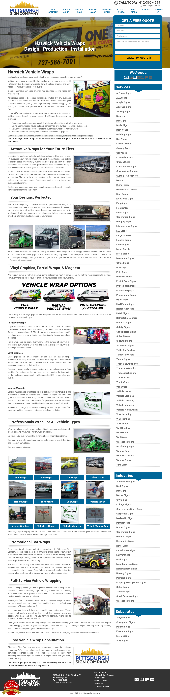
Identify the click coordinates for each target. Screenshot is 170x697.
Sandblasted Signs (126, 331)
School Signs (123, 336)
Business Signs (107, 11)
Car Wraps (121, 153)
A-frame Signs (123, 93)
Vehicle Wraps (121, 11)
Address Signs (123, 107)
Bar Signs (121, 120)
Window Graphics (125, 455)
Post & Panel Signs (126, 281)
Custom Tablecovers (127, 175)
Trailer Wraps (123, 377)
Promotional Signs (126, 295)
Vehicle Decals (123, 391)
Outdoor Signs (79, 11)
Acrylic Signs (123, 102)
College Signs (123, 504)
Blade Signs (122, 125)
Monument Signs (125, 258)
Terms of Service (101, 681)
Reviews (146, 10)
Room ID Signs (123, 322)
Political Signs (123, 578)
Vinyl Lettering (124, 414)
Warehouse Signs (125, 442)
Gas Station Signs (125, 217)
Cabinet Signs (123, 143)
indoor (30, 534)
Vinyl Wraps (122, 423)
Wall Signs (121, 437)
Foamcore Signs (124, 631)
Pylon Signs (122, 299)
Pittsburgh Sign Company (104, 675)
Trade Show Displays (127, 363)
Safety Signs (123, 327)
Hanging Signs (123, 221)
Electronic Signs (124, 198)
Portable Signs (124, 276)
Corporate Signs (124, 513)
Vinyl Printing (123, 419)
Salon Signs (122, 587)
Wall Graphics (123, 428)
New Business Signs (126, 568)
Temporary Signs (125, 354)
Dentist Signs (123, 522)
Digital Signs (122, 185)
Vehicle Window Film (127, 409)
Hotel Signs (122, 545)
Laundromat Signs (125, 550)
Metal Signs (122, 253)
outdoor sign (41, 534)
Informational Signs (126, 226)
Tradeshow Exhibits (126, 373)
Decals (119, 180)
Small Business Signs (127, 596)
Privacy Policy (99, 678)
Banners (120, 116)
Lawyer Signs (123, 555)
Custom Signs (93, 11)
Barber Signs (123, 495)
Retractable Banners (126, 318)
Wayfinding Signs (125, 446)
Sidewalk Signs (124, 341)
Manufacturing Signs (127, 564)
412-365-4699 (48, 138)
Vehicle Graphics (125, 396)
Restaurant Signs (125, 308)
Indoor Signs (66, 11)
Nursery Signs (123, 573)
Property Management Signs (131, 582)
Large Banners (123, 235)
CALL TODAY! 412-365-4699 (139, 2)
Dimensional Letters (126, 189)
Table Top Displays (125, 350)
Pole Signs (121, 272)
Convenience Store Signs (129, 509)
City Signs (121, 500)
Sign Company (53, 11)
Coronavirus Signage (127, 171)
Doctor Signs (123, 527)
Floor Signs (122, 212)
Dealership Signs (125, 518)
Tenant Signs (123, 359)
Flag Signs (121, 203)
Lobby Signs (122, 244)
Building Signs (123, 134)
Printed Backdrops (126, 286)
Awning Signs (123, 111)
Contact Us (158, 11)
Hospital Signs (123, 536)
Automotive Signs (125, 481)
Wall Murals (122, 432)
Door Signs (122, 194)
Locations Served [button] (101, 686)
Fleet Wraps (122, 208)
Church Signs (123, 162)
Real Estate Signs (125, 304)
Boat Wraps (122, 129)
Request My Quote (137, 58)
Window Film (122, 451)
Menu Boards (123, 249)
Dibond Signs (123, 626)
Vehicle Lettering (125, 400)
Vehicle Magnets (125, 405)
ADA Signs (121, 97)
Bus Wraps (121, 139)
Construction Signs (126, 166)
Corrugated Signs (125, 622)
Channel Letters (124, 157)
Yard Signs (121, 464)
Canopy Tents (123, 148)
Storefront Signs (125, 345)
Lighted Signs (123, 240)
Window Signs (123, 460)
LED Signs (121, 230)
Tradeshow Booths (126, 368)
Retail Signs (122, 313)
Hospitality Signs (125, 541)
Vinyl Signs (134, 11)
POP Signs (121, 267)
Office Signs (122, 263)
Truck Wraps (122, 382)
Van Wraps (121, 386)
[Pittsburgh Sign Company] (26, 679)
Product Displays (125, 290)
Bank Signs (122, 486)
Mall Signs (121, 559)
